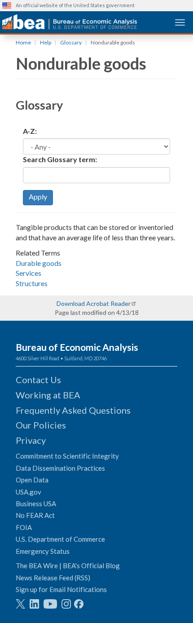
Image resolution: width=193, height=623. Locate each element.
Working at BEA (48, 394)
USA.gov (28, 492)
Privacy (31, 440)
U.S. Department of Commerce (60, 539)
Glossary (71, 42)
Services (28, 273)
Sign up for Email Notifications (61, 589)
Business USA (36, 503)
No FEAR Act (35, 515)
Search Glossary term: (60, 159)
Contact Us (38, 379)
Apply (38, 196)
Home (23, 42)
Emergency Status (43, 551)
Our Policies (41, 425)
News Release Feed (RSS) (53, 578)
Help (45, 42)
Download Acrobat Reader (94, 303)
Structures (32, 283)
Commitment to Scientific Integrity (67, 456)
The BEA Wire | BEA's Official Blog (68, 565)
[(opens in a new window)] (20, 604)
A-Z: (30, 131)
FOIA (24, 527)
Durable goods (38, 263)
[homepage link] (69, 22)
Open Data (32, 480)
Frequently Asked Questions (73, 410)
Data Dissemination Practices (60, 468)
